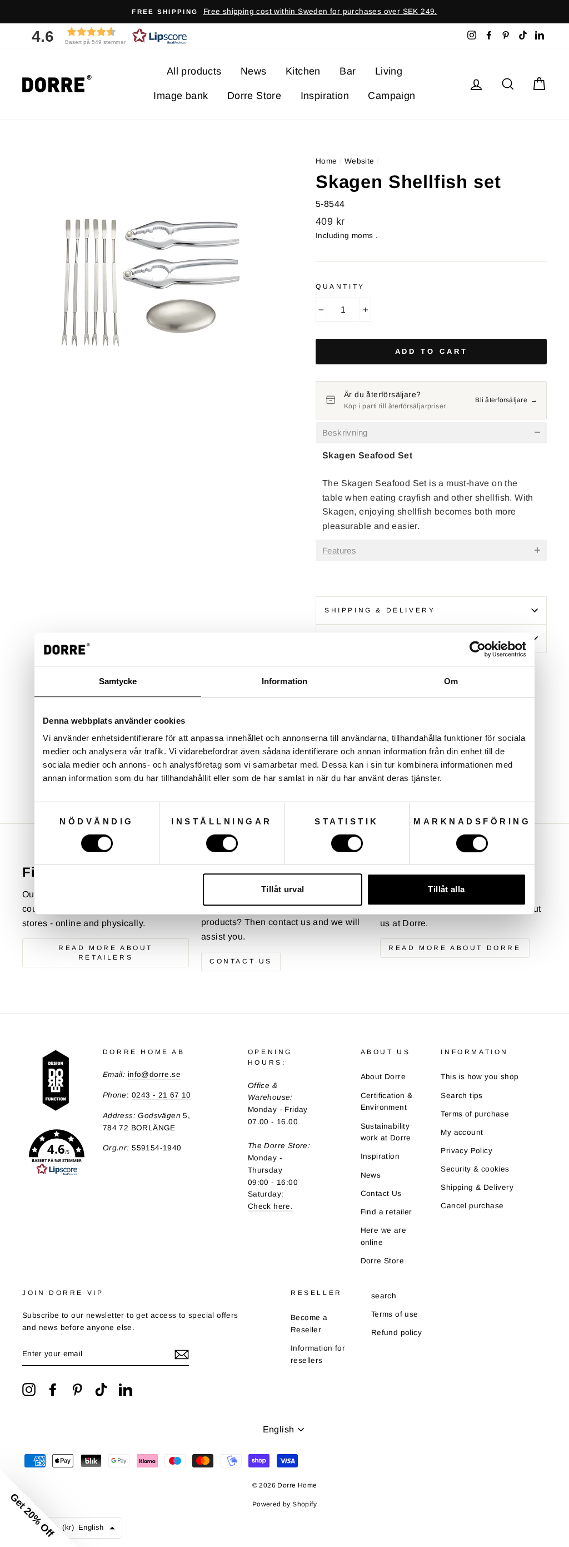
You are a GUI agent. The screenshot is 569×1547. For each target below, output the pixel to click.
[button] (105, 35)
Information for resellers (318, 1354)
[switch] (222, 843)
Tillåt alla (446, 889)
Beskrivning (344, 432)
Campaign (391, 95)
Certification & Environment (387, 1101)
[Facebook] (52, 1389)
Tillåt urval (283, 889)
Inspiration (325, 95)
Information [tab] (284, 681)
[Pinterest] (77, 1389)
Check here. (270, 1206)
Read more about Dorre (454, 948)
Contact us (240, 961)
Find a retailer (386, 1212)
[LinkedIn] (125, 1389)
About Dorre (383, 1076)
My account (462, 1132)
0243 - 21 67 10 (161, 1095)
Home (326, 161)
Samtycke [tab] (118, 681)
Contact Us (381, 1193)
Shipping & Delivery (380, 610)
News (254, 71)
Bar (348, 71)
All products (194, 71)
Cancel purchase (472, 1206)
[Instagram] (29, 1389)
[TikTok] (101, 1389)
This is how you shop (479, 1076)
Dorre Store (254, 95)
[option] (284, 12)
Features (339, 550)
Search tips (461, 1095)
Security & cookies (475, 1169)
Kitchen (303, 71)
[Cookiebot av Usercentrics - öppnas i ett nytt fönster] (477, 649)
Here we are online (383, 1236)
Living (388, 71)
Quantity (340, 286)
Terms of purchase (475, 1114)
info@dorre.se (154, 1074)
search (383, 1296)
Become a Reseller (309, 1323)
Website (360, 161)
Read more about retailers (105, 952)
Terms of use (394, 1314)
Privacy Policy (466, 1150)
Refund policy (396, 1332)
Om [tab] (451, 681)
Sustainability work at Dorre (386, 1132)
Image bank (180, 95)
